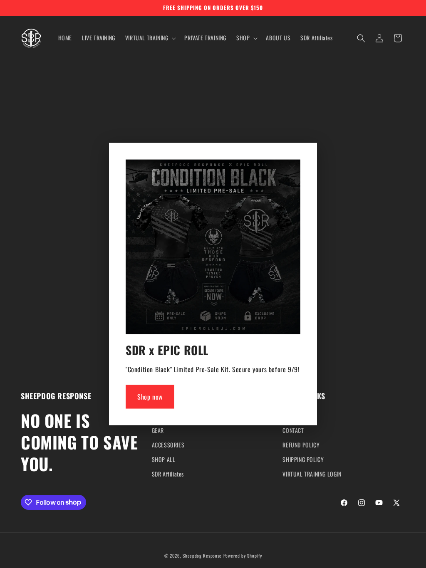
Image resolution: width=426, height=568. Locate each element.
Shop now (150, 397)
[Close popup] (292, 169)
